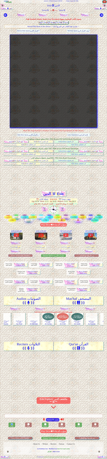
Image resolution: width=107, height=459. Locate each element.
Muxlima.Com (53, 448)
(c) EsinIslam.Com (42, 448)
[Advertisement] (53, 178)
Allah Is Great (56, 451)
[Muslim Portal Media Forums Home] (104, 3)
